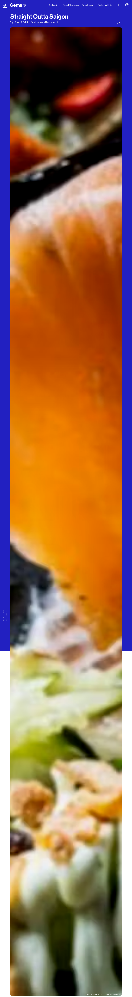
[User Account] (128, 5)
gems (16, 5)
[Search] (119, 5)
